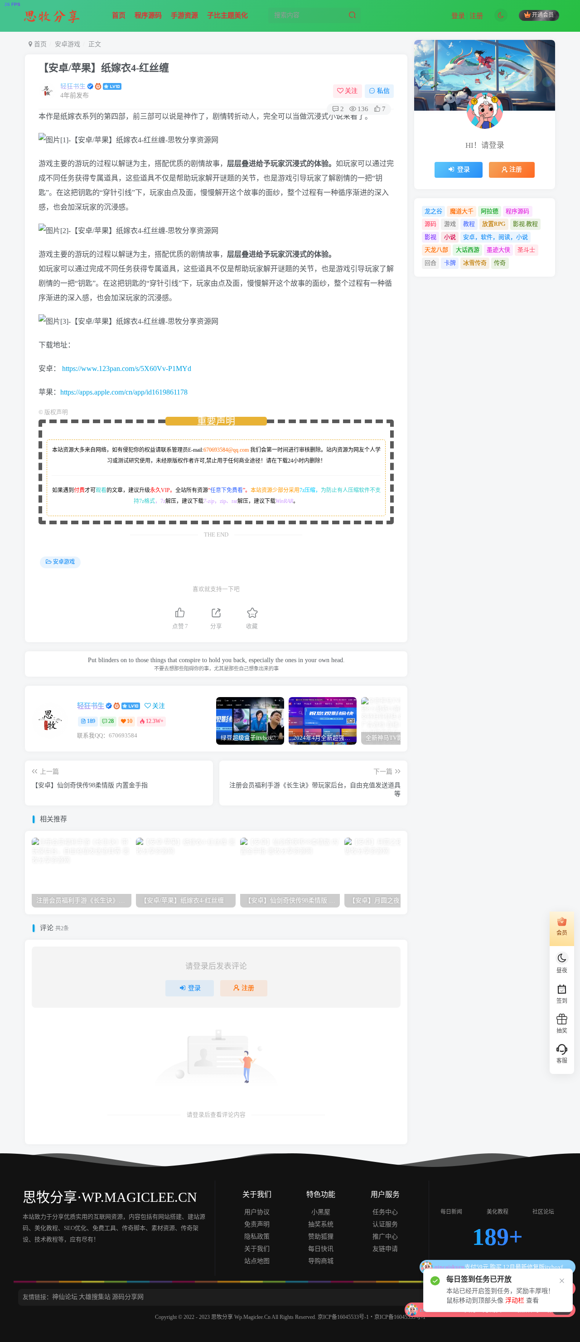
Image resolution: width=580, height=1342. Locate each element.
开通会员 (543, 15)
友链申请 (385, 1248)
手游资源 (184, 15)
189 (91, 721)
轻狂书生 (73, 86)
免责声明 (257, 1224)
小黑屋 (320, 1212)
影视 (430, 237)
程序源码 (148, 15)
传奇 (500, 262)
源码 (430, 223)
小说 (450, 237)
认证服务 (385, 1224)
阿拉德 (489, 211)
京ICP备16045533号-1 (343, 1317)
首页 (119, 15)
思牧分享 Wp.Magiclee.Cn (241, 1317)
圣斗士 (526, 249)
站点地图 (257, 1261)
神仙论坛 (64, 1296)
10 (129, 721)
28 (111, 721)
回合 (430, 262)
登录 (458, 16)
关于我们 (257, 1248)
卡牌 (450, 262)
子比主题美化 (227, 15)
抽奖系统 (321, 1224)
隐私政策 (257, 1236)
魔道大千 (462, 211)
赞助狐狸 (321, 1236)
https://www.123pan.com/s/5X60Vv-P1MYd (126, 368)
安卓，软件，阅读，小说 (495, 237)
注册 (476, 16)
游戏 (450, 223)
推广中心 (385, 1236)
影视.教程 (525, 223)
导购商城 (321, 1261)
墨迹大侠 (498, 249)
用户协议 (257, 1212)
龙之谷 (433, 211)
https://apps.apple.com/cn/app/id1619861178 (124, 392)
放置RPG (493, 223)
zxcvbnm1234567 (480, 1267)
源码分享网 (128, 1296)
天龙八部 (436, 249)
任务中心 (385, 1212)
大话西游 (467, 249)
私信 (383, 91)
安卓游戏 (67, 44)
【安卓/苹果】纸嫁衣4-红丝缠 (104, 67)
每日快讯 (321, 1248)
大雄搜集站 (95, 1296)
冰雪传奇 (475, 262)
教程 (469, 223)
